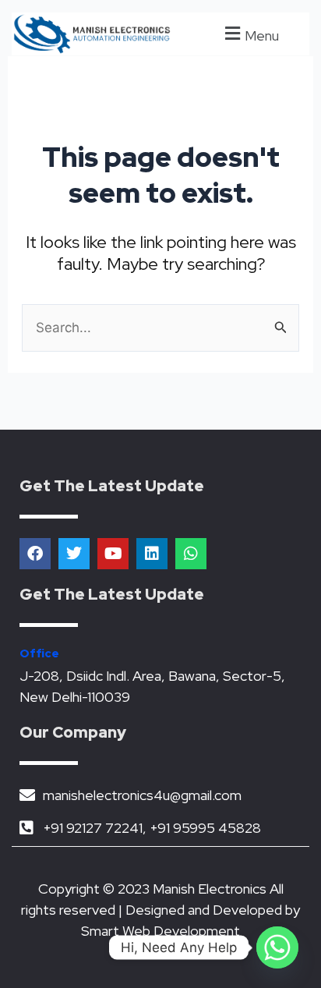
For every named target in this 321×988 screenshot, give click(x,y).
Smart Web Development (160, 931)
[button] (250, 33)
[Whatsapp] (277, 947)
